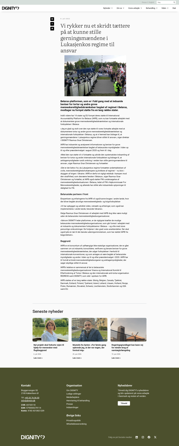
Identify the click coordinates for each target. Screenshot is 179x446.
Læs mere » (38, 358)
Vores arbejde (134, 8)
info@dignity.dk (28, 400)
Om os (119, 8)
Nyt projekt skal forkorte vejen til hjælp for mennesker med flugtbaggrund (49, 348)
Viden (163, 8)
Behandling (150, 8)
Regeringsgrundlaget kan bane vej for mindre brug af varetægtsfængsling (127, 348)
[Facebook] (149, 437)
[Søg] (174, 2)
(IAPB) (94, 118)
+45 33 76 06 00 (32, 397)
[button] (52, 19)
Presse (144, 2)
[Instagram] (142, 437)
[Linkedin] (136, 437)
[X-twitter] (155, 437)
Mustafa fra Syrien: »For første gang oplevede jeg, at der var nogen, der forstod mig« (89, 348)
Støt (174, 8)
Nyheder (106, 8)
